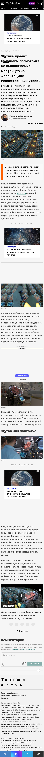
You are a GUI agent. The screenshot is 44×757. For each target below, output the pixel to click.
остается (21, 193)
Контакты (5, 698)
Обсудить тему (37, 123)
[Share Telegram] (27, 754)
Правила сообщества (9, 693)
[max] (21, 685)
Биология (8, 127)
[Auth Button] (41, 3)
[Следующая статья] (22, 670)
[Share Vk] (5, 754)
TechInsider (13, 3)
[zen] (16, 685)
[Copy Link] (38, 754)
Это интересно (5, 50)
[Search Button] (37, 3)
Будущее (14, 127)
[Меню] (2, 3)
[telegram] (12, 685)
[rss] (2, 685)
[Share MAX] (16, 754)
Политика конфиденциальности (13, 696)
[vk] (7, 685)
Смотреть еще (22, 376)
